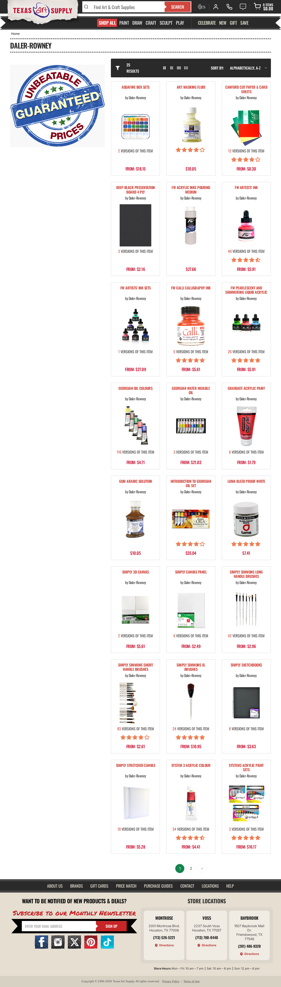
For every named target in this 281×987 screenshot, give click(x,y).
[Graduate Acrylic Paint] (246, 426)
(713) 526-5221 (164, 937)
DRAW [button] (137, 22)
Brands (76, 886)
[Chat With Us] (243, 7)
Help (230, 886)
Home (15, 34)
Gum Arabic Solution (135, 481)
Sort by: (217, 68)
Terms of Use (191, 981)
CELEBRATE (207, 22)
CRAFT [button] (151, 22)
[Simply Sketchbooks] (246, 703)
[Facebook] (41, 947)
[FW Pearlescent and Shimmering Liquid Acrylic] (246, 326)
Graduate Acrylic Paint (246, 388)
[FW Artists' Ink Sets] (135, 326)
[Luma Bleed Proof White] (246, 519)
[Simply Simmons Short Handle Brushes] (135, 703)
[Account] (216, 7)
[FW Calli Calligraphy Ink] (191, 326)
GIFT (233, 22)
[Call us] (229, 7)
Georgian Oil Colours (135, 388)
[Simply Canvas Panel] (191, 610)
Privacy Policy (171, 981)
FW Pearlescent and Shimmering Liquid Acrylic (246, 290)
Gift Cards (99, 886)
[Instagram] (58, 947)
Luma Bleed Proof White (246, 481)
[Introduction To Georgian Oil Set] (191, 519)
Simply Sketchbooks (246, 665)
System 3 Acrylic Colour (191, 765)
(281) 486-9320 (249, 946)
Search (177, 7)
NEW (222, 22)
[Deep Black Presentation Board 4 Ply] (135, 225)
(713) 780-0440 (206, 937)
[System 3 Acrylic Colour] (191, 803)
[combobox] (127, 7)
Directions (166, 945)
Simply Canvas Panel (191, 572)
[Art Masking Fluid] (191, 125)
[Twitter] (74, 947)
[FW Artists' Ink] (246, 225)
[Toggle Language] (201, 7)
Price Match (126, 886)
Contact (187, 886)
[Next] (202, 868)
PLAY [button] (180, 22)
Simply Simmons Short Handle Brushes (135, 667)
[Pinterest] (91, 947)
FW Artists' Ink (246, 187)
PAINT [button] (124, 22)
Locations (210, 886)
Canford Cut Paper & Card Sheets (246, 89)
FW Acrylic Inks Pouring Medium (191, 190)
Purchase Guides (158, 886)
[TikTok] (107, 947)
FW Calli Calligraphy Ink (191, 288)
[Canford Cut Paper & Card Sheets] (246, 125)
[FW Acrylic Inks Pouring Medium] (191, 225)
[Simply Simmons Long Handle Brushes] (246, 610)
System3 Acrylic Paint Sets (246, 767)
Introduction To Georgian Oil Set (191, 483)
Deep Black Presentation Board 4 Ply (135, 190)
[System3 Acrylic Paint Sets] (246, 803)
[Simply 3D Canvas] (135, 610)
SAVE (244, 22)
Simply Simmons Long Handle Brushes (246, 574)
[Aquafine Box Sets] (135, 125)
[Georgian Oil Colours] (135, 426)
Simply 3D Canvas (135, 572)
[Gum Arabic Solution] (135, 519)
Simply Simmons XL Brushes (190, 667)
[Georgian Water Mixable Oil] (191, 426)
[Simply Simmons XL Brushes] (191, 703)
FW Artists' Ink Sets (135, 288)
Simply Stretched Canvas (135, 765)
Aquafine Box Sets (136, 87)
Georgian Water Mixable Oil (191, 390)
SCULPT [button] (166, 22)
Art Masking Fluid (191, 87)
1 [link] (180, 868)
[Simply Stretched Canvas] (135, 803)
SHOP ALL (107, 22)
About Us (55, 886)
